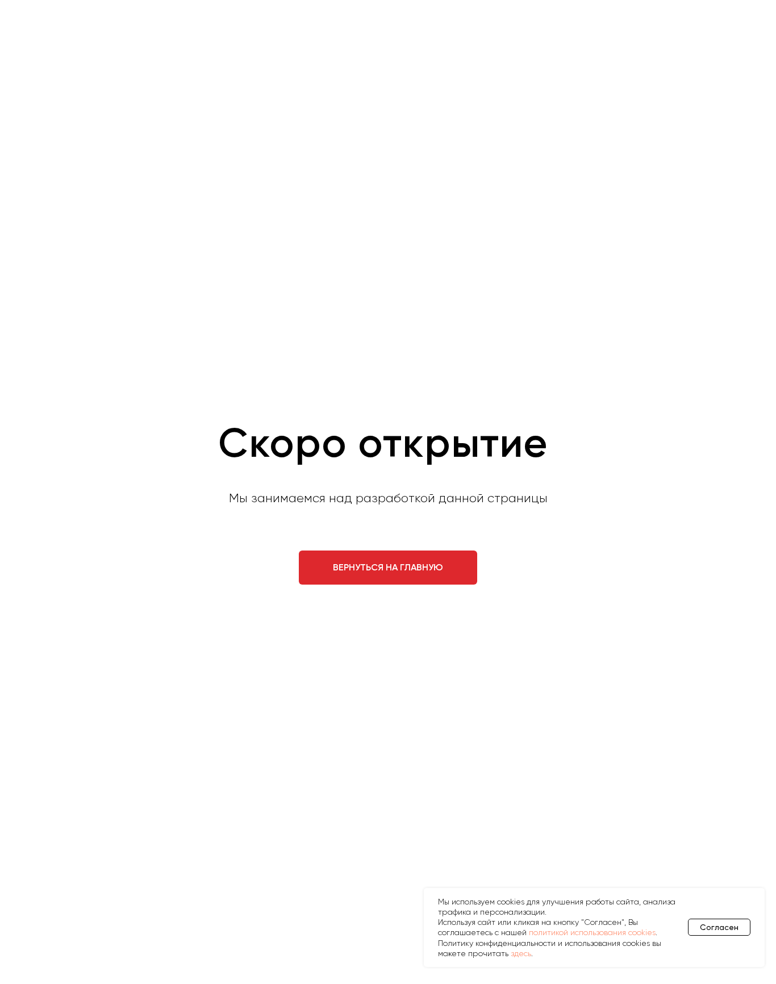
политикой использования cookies (592, 932)
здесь (521, 953)
